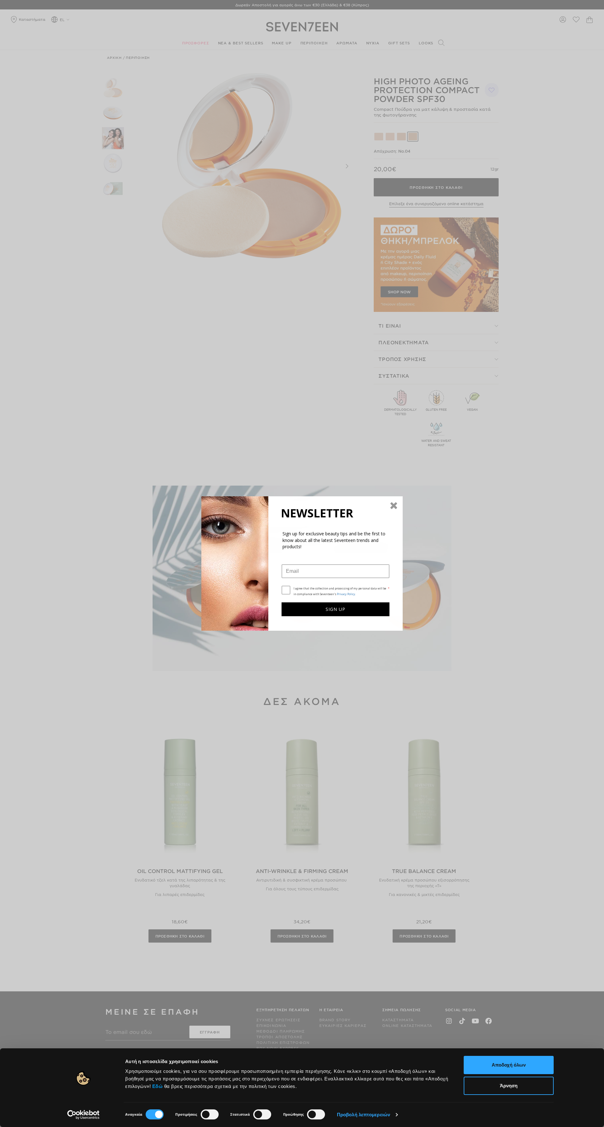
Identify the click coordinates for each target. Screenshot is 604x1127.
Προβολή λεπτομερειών (363, 1114)
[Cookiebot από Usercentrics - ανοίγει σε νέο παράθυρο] (83, 1114)
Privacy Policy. (346, 594)
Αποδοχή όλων (509, 1065)
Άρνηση (508, 1085)
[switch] (210, 1114)
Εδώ (157, 1086)
